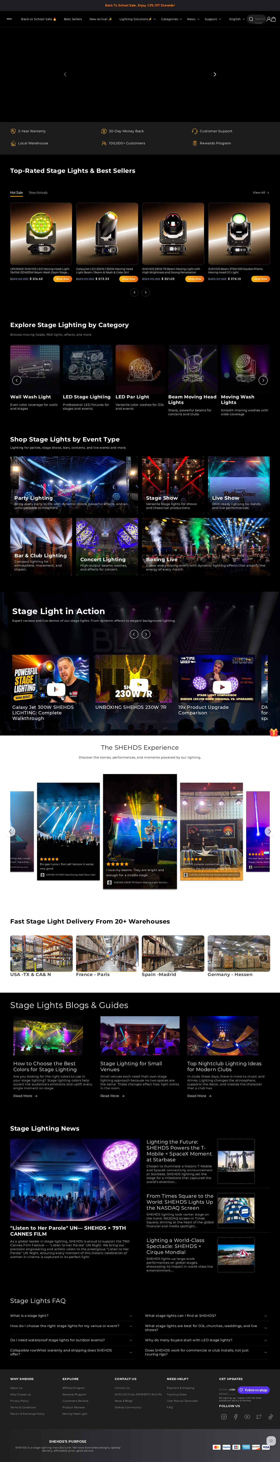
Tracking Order (177, 1394)
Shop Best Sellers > (32, 96)
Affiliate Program (74, 1387)
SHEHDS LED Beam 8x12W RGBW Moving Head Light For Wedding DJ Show (212, 875)
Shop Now (62, 278)
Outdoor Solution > (80, 96)
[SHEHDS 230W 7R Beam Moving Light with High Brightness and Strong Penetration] (173, 234)
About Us (16, 1387)
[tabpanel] (140, 74)
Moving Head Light (75, 1413)
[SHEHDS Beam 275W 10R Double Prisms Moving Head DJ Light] (239, 234)
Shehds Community (128, 1407)
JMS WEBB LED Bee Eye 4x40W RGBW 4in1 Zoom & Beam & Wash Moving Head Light (143, 882)
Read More (22, 1096)
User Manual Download (182, 1400)
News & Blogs (124, 1400)
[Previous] (16, 380)
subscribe (232, 1389)
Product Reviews (74, 1407)
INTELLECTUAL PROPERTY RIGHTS (138, 1394)
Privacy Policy (19, 1400)
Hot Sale (16, 192)
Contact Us (122, 1387)
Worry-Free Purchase (56, 875)
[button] (136, 19)
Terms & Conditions (23, 1407)
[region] (140, 5)
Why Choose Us (20, 1394)
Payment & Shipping (180, 1387)
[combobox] (256, 19)
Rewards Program (75, 1394)
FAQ (170, 1407)
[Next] (263, 380)
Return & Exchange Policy (27, 1413)
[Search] (251, 19)
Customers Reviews (76, 1400)
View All (259, 192)
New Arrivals (38, 192)
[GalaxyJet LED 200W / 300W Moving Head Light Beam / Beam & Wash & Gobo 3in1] (107, 234)
